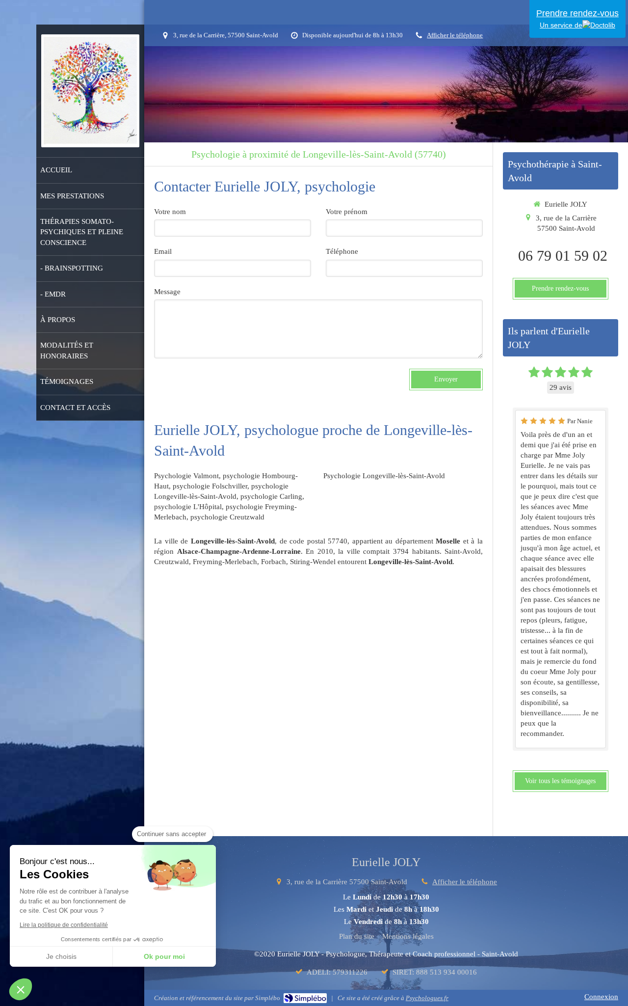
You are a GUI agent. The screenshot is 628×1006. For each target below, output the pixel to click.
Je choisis (61, 956)
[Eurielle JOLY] (90, 142)
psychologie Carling (271, 496)
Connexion (601, 997)
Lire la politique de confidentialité (64, 925)
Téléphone (342, 251)
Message (167, 292)
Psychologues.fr (427, 998)
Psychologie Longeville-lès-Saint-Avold (384, 476)
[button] (20, 989)
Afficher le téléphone (455, 35)
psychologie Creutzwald (227, 517)
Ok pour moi (164, 956)
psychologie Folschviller (210, 486)
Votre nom (170, 212)
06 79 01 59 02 (562, 255)
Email (163, 251)
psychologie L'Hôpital (188, 507)
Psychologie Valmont (186, 476)
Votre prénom (346, 212)
